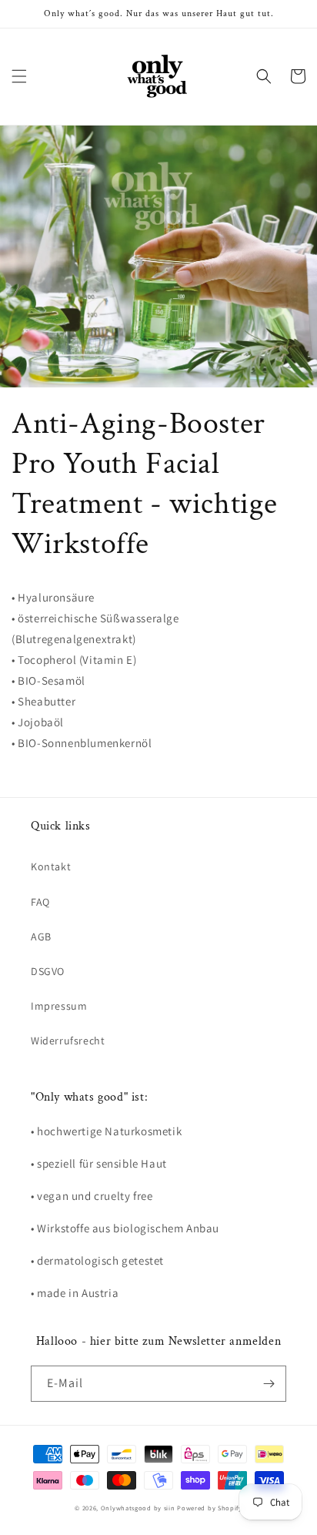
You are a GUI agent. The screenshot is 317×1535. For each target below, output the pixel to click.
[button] (19, 76)
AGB (41, 936)
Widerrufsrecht (68, 1040)
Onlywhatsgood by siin (138, 1507)
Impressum (59, 1006)
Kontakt (51, 866)
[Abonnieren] (268, 1384)
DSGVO (48, 971)
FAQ (40, 902)
